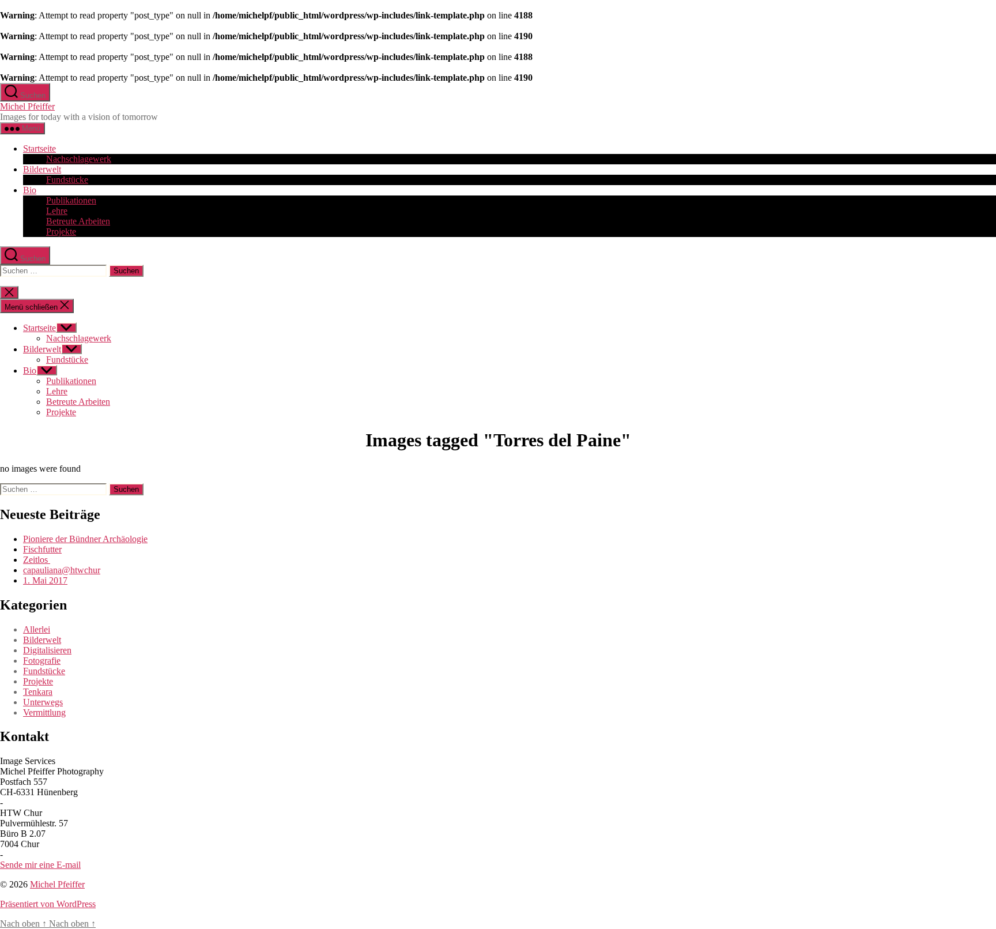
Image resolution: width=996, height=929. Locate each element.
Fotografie (42, 660)
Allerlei (36, 629)
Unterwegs (43, 702)
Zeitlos (36, 560)
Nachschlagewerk (78, 159)
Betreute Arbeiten (78, 221)
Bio (29, 190)
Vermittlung (44, 712)
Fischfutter (42, 549)
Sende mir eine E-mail (40, 865)
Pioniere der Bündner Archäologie (85, 539)
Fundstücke (67, 180)
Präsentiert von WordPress (48, 904)
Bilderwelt (42, 169)
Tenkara (37, 692)
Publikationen (71, 200)
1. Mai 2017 (45, 580)
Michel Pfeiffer (27, 106)
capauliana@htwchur (61, 570)
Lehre (56, 211)
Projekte (61, 231)
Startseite (39, 148)
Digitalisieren (47, 650)
